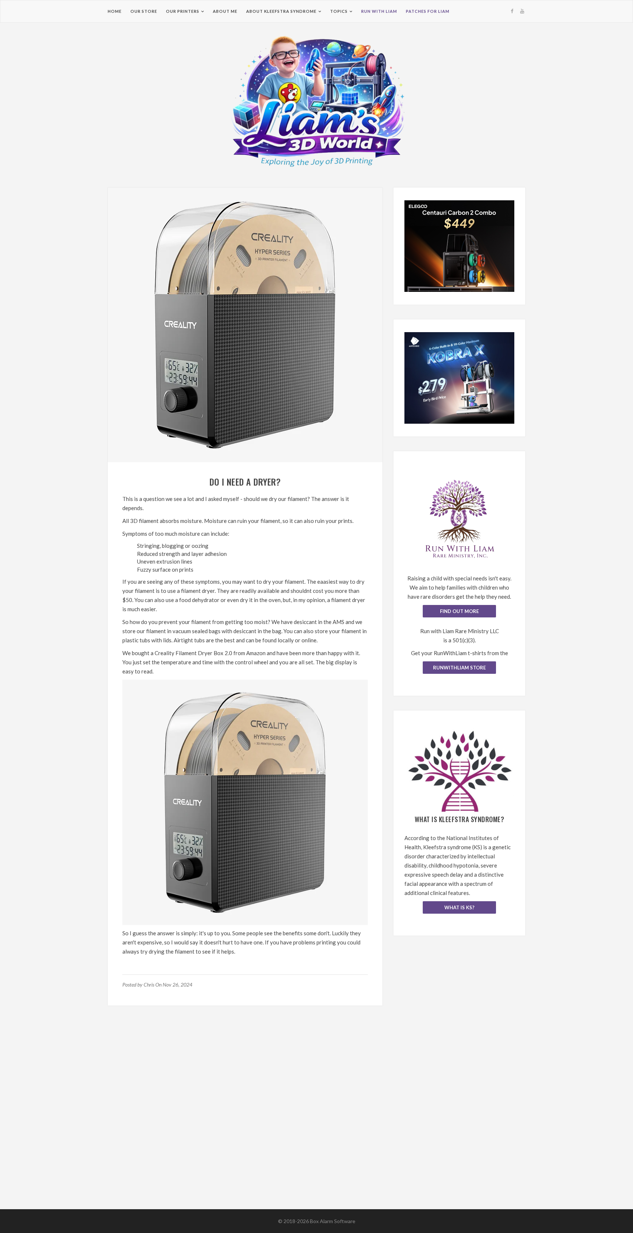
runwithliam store (459, 668)
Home (115, 11)
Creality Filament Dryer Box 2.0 (193, 653)
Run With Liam (379, 11)
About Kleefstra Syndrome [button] (281, 11)
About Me (225, 11)
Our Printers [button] (182, 11)
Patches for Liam (427, 11)
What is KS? (459, 907)
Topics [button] (339, 11)
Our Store (143, 11)
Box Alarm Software (332, 1221)
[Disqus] (245, 1115)
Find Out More (459, 611)
